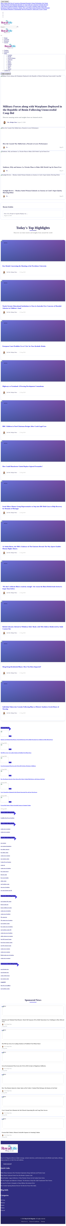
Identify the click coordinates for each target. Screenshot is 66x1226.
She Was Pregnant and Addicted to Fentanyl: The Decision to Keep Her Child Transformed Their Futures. (26, 1180)
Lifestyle (10, 59)
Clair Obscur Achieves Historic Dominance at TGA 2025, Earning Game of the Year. (24, 6)
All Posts (6, 39)
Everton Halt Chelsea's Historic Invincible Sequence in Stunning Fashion (16, 805)
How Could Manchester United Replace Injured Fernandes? (22, 466)
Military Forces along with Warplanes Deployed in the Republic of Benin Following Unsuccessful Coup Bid (32, 110)
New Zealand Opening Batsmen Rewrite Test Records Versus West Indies (18, 1185)
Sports (9, 66)
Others (9, 62)
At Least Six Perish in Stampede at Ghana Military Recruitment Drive (18, 1183)
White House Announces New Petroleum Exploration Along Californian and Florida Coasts (23, 1173)
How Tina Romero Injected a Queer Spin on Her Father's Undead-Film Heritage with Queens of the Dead (23, 779)
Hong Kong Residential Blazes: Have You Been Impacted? (21, 667)
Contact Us (7, 70)
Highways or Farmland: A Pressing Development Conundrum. (23, 386)
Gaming (10, 55)
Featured (6, 52)
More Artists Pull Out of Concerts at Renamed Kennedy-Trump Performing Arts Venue (24, 3)
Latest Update (4, 1)
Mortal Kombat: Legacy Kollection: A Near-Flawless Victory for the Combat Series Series (23, 1178)
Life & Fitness (11, 58)
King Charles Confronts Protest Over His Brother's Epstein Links (16, 1175)
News (9, 61)
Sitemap (43, 1221)
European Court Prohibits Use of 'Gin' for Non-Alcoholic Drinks (24, 346)
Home (5, 38)
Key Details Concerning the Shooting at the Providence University (24, 266)
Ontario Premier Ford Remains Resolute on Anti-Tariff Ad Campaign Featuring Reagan (24, 4)
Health (9, 56)
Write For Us (24, 1221)
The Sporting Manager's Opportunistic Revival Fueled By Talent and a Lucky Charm (24, 9)
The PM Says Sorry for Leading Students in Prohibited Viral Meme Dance (16, 752)
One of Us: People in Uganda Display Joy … (16, 213)
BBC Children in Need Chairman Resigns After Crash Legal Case (24, 426)
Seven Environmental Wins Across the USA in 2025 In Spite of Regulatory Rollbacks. (18, 765)
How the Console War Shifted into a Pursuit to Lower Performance (25, 144)
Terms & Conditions (34, 1221)
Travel (9, 69)
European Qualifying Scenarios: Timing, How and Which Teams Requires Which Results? (25, 8)
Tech (9, 67)
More (5, 53)
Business (6, 41)
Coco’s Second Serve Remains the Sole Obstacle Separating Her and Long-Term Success (19, 792)
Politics (10, 64)
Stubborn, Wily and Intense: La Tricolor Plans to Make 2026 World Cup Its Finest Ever (32, 167)
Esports (6, 42)
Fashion (6, 50)
